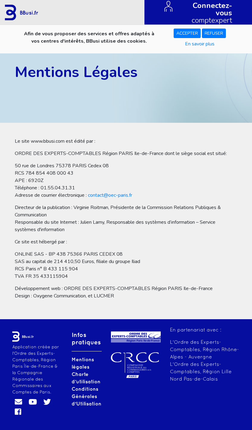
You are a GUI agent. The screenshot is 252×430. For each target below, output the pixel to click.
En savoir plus (200, 44)
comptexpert (211, 12)
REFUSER (214, 33)
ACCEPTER (187, 33)
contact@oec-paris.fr (110, 195)
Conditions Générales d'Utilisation (86, 396)
